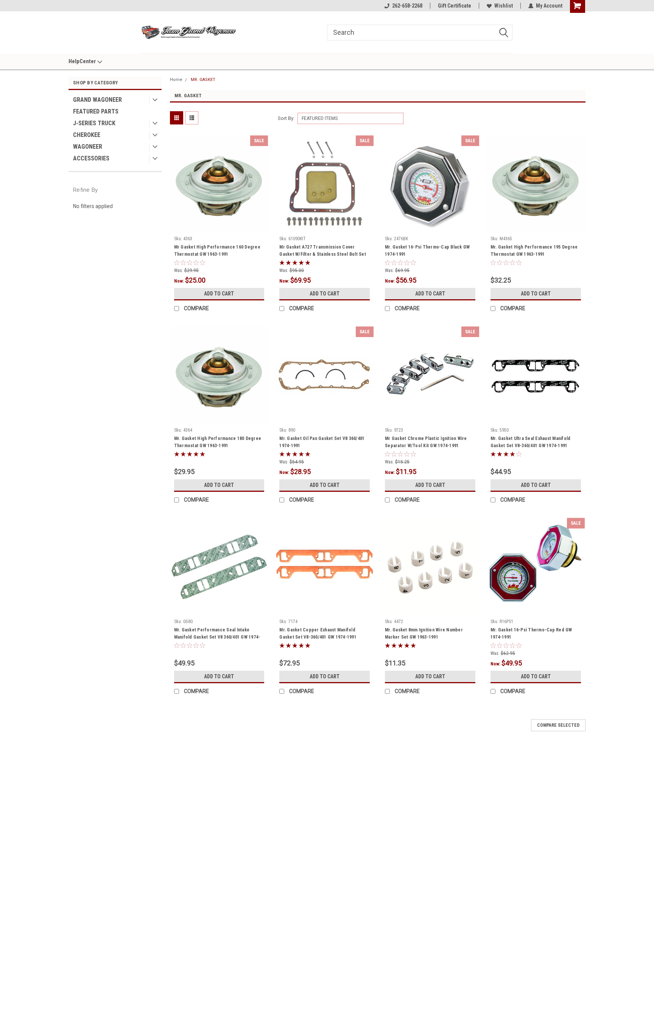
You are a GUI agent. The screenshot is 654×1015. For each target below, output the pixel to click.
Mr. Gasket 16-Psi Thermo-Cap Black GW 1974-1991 (427, 250)
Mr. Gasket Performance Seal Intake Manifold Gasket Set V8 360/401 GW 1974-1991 (217, 637)
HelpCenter (83, 61)
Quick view (219, 227)
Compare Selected (558, 725)
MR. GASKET (203, 79)
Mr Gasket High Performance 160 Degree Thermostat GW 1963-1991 (217, 250)
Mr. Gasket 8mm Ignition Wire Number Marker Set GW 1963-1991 (424, 633)
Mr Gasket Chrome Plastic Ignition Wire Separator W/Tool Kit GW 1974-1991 (426, 442)
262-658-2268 (407, 6)
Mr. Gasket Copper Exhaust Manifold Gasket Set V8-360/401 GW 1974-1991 (318, 633)
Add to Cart (219, 294)
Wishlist (503, 6)
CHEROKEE (86, 134)
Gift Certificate (454, 6)
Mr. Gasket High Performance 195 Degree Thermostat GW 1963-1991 (534, 250)
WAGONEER (87, 146)
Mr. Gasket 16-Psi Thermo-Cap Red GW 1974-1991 (531, 633)
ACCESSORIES (91, 158)
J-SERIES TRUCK (94, 123)
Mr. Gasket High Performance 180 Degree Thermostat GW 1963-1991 (218, 442)
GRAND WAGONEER (97, 99)
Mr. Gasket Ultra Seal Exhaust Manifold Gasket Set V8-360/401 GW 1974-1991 (530, 442)
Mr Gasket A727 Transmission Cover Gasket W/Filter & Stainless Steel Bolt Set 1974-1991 (322, 254)
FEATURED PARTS (95, 111)
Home (176, 79)
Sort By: (286, 118)
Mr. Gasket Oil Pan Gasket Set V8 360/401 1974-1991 (321, 442)
